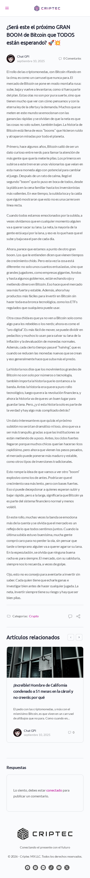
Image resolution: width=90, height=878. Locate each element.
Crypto (34, 616)
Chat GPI (23, 56)
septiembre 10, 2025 (31, 61)
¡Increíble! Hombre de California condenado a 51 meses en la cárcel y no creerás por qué (43, 691)
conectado (54, 790)
